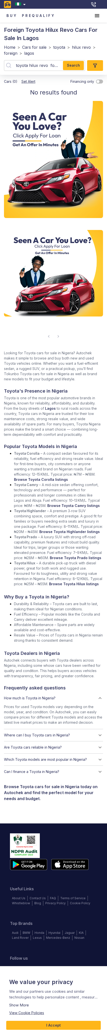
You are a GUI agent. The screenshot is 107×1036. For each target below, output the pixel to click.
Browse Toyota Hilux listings (74, 584)
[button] (53, 698)
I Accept (53, 1025)
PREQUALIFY (38, 15)
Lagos (50, 408)
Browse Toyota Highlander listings (69, 532)
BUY (11, 15)
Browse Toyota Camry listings (73, 505)
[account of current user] (97, 16)
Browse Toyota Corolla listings (41, 479)
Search (73, 65)
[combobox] (21, 4)
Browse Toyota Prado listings (75, 558)
